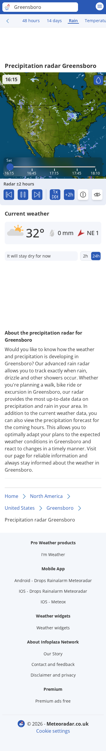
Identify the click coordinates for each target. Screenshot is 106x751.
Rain (73, 20)
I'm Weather (53, 554)
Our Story (53, 653)
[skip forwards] (37, 194)
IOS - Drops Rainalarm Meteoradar (53, 591)
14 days (54, 20)
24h (96, 256)
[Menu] (100, 6)
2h (85, 256)
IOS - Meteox (53, 602)
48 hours (31, 20)
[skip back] (9, 194)
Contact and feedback (53, 664)
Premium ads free (53, 701)
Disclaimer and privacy (53, 675)
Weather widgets (53, 628)
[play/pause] (23, 194)
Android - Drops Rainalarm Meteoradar (53, 580)
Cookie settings (53, 731)
